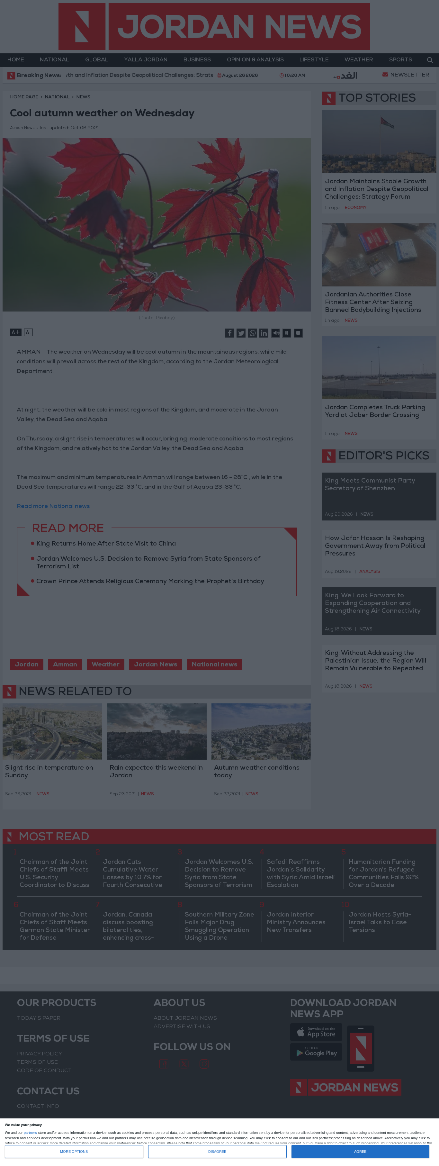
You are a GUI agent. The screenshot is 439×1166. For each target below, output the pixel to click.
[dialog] (219, 1142)
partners (30, 1132)
